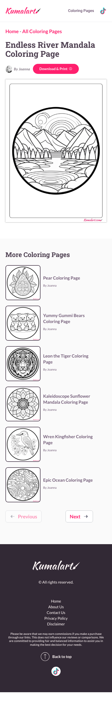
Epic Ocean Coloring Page (68, 480)
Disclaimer (56, 624)
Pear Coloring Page (61, 278)
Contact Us (56, 612)
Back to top (62, 656)
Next (75, 516)
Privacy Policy (55, 618)
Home (12, 31)
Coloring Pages (81, 11)
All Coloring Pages (42, 31)
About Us (56, 606)
